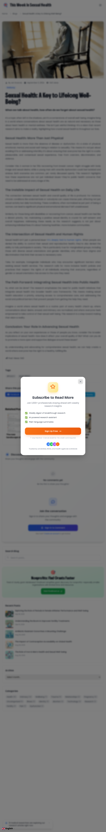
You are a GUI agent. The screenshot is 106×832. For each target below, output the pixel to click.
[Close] (80, 381)
